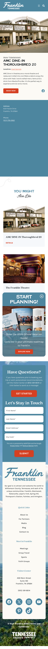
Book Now (11, 91)
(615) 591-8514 (24, 590)
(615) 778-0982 (9, 120)
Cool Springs (16, 69)
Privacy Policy (14, 446)
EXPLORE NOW (24, 352)
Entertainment (15, 57)
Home (5, 57)
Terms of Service (28, 446)
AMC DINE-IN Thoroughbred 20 (24, 237)
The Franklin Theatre (18, 288)
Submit (24, 453)
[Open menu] (38, 5)
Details (9, 243)
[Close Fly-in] (42, 296)
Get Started (24, 393)
